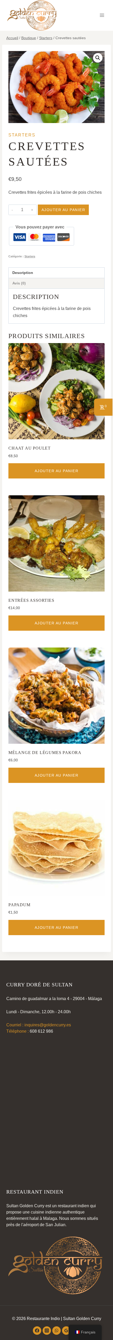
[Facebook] (37, 1330)
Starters (21, 135)
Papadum (19, 905)
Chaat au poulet (29, 448)
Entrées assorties (31, 600)
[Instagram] (47, 1330)
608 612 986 (41, 1031)
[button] (97, 58)
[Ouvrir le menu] (102, 15)
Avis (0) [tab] (19, 283)
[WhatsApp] (56, 1330)
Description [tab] (22, 273)
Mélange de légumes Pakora (44, 752)
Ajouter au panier (63, 210)
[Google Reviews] (66, 1330)
